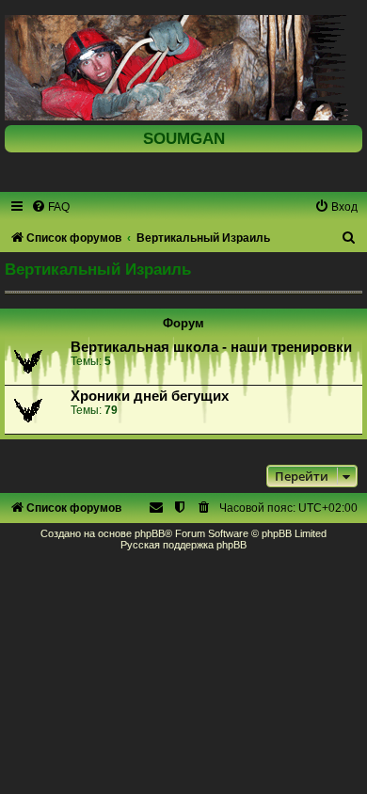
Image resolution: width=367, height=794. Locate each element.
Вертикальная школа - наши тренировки (211, 347)
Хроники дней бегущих (150, 396)
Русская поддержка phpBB (183, 544)
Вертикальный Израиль (98, 269)
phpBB (150, 533)
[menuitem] (50, 207)
